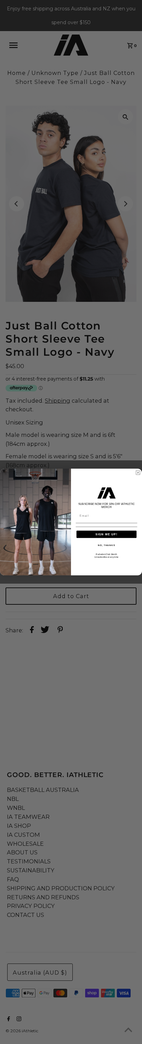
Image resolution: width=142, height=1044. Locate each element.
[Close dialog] (138, 472)
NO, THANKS (106, 545)
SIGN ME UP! (106, 534)
